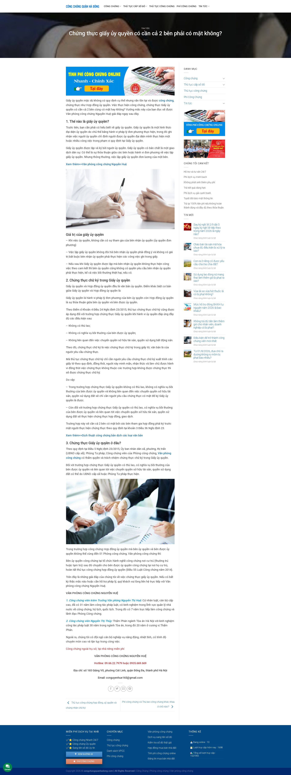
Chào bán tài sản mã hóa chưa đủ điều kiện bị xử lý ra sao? (209, 247)
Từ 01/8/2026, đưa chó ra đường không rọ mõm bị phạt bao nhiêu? (208, 354)
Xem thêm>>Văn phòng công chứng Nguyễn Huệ (96, 164)
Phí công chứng (85, 761)
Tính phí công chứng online (162, 753)
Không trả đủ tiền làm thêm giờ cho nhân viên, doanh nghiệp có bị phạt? (209, 324)
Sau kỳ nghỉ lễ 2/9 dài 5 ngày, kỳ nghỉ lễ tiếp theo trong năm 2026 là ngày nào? (207, 229)
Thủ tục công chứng (162, 6)
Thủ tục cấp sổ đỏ (134, 6)
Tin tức (203, 6)
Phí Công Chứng (186, 6)
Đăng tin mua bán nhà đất (161, 758)
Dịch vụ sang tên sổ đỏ (160, 737)
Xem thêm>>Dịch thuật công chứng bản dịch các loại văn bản (104, 435)
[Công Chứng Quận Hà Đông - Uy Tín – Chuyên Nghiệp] (82, 6)
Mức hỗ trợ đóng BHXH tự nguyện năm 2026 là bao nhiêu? (209, 307)
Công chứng (111, 6)
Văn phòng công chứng (160, 731)
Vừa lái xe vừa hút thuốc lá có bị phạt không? (209, 293)
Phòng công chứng (159, 771)
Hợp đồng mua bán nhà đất (162, 747)
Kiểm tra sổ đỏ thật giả (160, 742)
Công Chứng (142, 771)
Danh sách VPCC (116, 750)
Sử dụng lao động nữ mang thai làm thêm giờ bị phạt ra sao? (209, 277)
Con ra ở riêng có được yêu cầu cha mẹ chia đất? (209, 263)
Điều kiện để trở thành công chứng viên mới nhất (209, 339)
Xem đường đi (85, 754)
